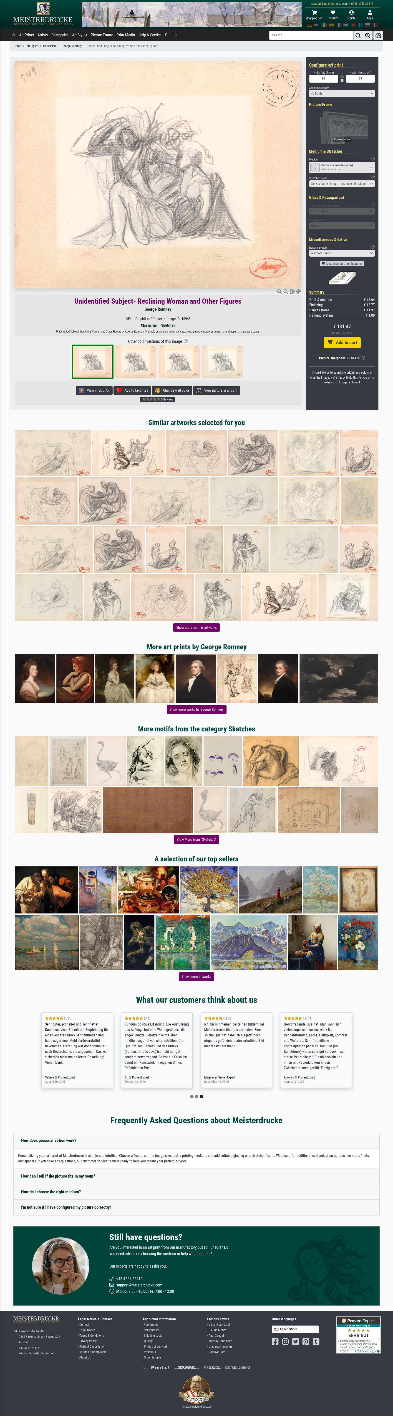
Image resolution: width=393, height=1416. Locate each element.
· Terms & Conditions (91, 1336)
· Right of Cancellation (91, 1346)
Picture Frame (102, 35)
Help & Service (150, 35)
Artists (43, 35)
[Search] (358, 35)
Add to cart (345, 342)
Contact (171, 35)
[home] (13, 35)
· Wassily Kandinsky (219, 1341)
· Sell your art (151, 1330)
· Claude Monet (216, 1330)
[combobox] (342, 93)
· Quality (148, 1341)
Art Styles (79, 35)
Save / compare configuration (344, 263)
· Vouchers (149, 1352)
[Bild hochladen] (378, 35)
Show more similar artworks (196, 627)
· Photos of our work (155, 1346)
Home (17, 46)
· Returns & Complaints (92, 1352)
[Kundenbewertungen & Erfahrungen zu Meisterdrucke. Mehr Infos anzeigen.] (358, 1335)
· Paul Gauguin (216, 1336)
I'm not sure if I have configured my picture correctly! (66, 1207)
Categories (59, 35)
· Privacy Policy (87, 1341)
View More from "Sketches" (196, 839)
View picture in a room (219, 390)
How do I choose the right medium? (51, 1191)
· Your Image (151, 1325)
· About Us (84, 1357)
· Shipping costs (152, 1336)
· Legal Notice (86, 1330)
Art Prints (26, 35)
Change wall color (174, 390)
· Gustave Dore (216, 1352)
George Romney (72, 46)
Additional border (319, 88)
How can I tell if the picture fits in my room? (58, 1176)
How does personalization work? (48, 1140)
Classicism (50, 46)
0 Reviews (167, 399)
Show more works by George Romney (197, 709)
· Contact (83, 1325)
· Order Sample (152, 1357)
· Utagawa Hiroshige (219, 1346)
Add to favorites (135, 390)
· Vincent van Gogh (219, 1325)
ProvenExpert (66, 1077)
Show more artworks (196, 976)
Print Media (126, 35)
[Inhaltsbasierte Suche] (368, 35)
